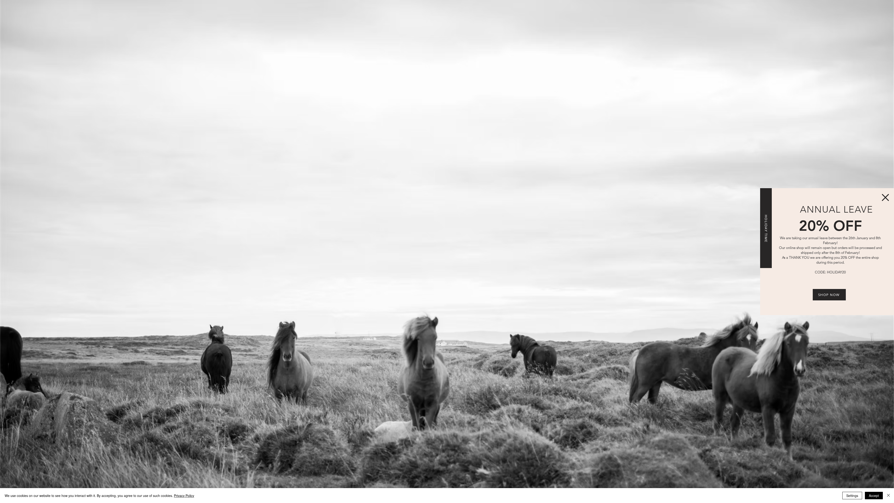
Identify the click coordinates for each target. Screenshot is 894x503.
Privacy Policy (184, 495)
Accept (874, 495)
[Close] (888, 495)
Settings (852, 495)
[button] (885, 197)
